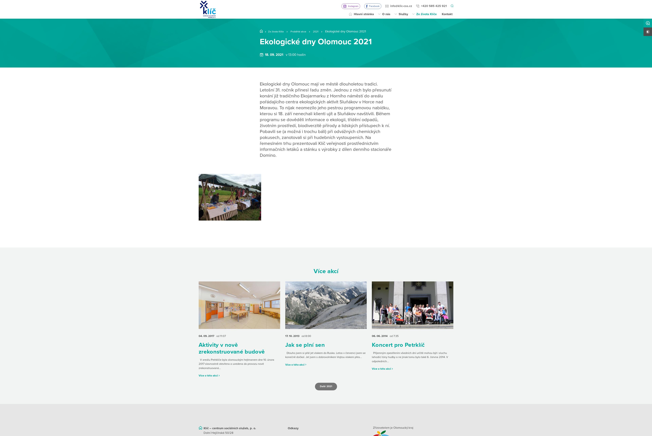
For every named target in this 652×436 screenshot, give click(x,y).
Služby (403, 14)
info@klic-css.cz (401, 6)
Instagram (353, 6)
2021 (323, 31)
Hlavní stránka (364, 14)
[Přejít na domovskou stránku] (208, 9)
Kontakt (447, 14)
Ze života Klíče (426, 14)
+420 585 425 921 (433, 6)
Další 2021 (326, 393)
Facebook (374, 6)
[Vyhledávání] (451, 6)
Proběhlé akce (304, 31)
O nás (386, 14)
